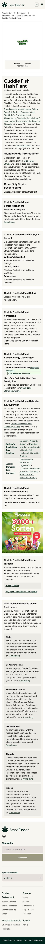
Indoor (25, 897)
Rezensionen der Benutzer (28, 121)
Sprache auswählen (10, 872)
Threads (8, 124)
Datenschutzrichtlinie (12, 940)
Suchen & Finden (9, 901)
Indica (27, 373)
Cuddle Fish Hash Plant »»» (17, 367)
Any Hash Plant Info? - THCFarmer (21, 591)
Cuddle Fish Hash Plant (11, 18)
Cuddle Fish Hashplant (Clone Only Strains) (30, 453)
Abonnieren (22, 857)
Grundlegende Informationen (17, 109)
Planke (25, 925)
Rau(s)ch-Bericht (12, 112)
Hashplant (34, 368)
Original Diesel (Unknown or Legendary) (26, 462)
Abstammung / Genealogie (16, 118)
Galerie (35, 109)
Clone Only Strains (23, 15)
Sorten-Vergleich (23, 115)
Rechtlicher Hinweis (33, 940)
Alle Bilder (26, 914)
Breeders (6, 15)
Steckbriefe (9, 115)
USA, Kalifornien (14, 373)
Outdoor (25, 901)
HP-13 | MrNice (12, 585)
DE (37, 4)
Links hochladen (23, 145)
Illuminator (6, 929)
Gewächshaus (28, 906)
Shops (4, 914)
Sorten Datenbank (9, 906)
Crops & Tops (28, 910)
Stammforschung (9, 910)
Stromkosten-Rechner (11, 925)
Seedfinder (6, 13)
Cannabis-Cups (28, 112)
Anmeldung (9, 222)
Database (21, 13)
